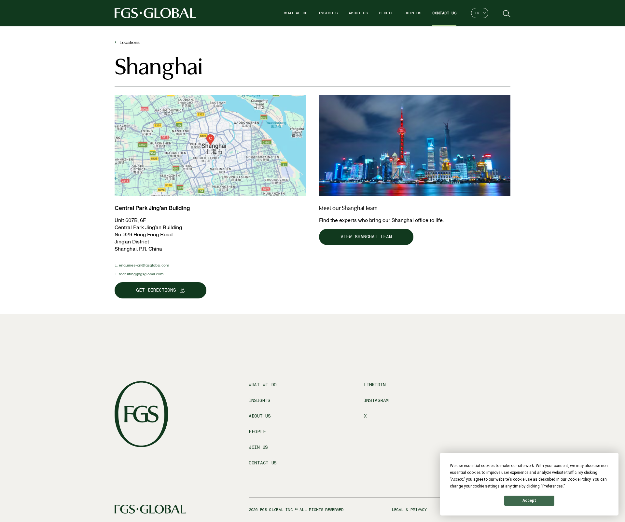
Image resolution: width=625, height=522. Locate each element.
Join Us (413, 13)
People (386, 13)
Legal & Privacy (409, 509)
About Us (358, 13)
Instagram (376, 400)
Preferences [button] (552, 486)
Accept (529, 500)
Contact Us (444, 13)
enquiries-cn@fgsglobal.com (144, 265)
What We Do (295, 13)
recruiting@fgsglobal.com (141, 274)
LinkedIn (375, 385)
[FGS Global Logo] (155, 13)
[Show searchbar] (505, 13)
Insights (328, 13)
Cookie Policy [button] (578, 479)
